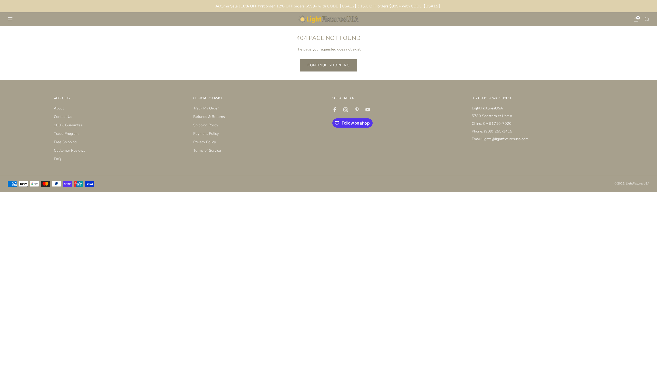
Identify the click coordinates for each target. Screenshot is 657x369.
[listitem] (328, 6)
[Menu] (10, 19)
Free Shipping (65, 142)
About (59, 108)
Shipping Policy (205, 125)
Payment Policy (206, 133)
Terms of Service (207, 150)
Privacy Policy (204, 142)
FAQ (57, 158)
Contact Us (63, 116)
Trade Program (66, 133)
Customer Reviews (69, 150)
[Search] (646, 19)
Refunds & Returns (209, 116)
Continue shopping (328, 65)
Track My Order (206, 108)
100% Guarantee (68, 125)
